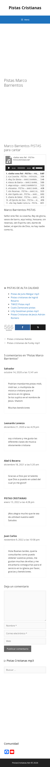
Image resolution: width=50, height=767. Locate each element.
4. (22, 182)
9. (22, 197)
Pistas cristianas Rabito (19, 339)
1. (22, 173)
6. (22, 188)
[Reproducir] (9, 168)
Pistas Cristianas (25, 7)
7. (22, 191)
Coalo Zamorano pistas (23, 307)
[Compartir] (22, 327)
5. (21, 185)
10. (22, 200)
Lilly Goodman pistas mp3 (25, 311)
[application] (25, 168)
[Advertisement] (25, 53)
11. (22, 203)
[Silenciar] (33, 168)
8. (22, 194)
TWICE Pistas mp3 (20, 304)
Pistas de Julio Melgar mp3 (25, 293)
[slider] (39, 167)
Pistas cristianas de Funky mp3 (23, 343)
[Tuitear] (38, 327)
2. (22, 176)
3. (22, 179)
